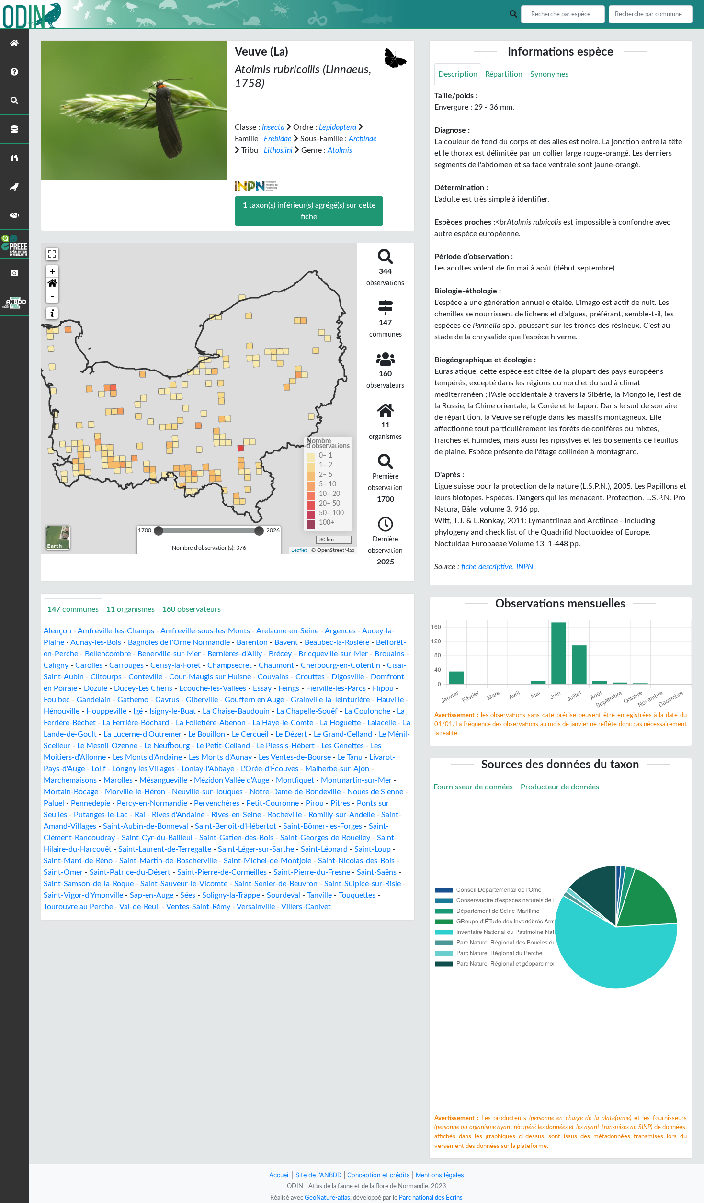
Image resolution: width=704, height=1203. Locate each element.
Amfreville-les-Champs (116, 631)
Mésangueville (163, 780)
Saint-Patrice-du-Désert (130, 872)
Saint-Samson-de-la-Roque (89, 884)
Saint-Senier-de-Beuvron (276, 884)
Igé (138, 711)
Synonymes (549, 74)
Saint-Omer (63, 872)
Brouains (389, 654)
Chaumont (276, 665)
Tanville (319, 895)
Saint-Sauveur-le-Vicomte (183, 884)
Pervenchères (216, 803)
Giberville (202, 700)
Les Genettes (342, 746)
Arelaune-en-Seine (287, 631)
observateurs (191, 609)
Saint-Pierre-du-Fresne (311, 872)
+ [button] (52, 271)
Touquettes (357, 895)
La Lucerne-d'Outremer (142, 734)
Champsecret (229, 665)
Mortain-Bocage (71, 792)
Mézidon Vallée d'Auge (231, 780)
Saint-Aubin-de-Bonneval (145, 826)
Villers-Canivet (306, 907)
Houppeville (106, 711)
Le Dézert (291, 734)
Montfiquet (295, 780)
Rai (140, 815)
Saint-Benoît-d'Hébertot (235, 826)
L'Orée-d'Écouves (269, 769)
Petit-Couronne (272, 803)
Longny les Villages (144, 769)
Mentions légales (440, 1175)
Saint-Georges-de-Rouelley (325, 838)
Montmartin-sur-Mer (356, 780)
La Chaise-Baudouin (236, 711)
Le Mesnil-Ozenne (107, 746)
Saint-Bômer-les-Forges (322, 826)
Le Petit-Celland (223, 746)
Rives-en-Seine (236, 815)
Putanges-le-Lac (101, 815)
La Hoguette (340, 723)
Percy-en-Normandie (152, 803)
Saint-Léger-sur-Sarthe (256, 849)
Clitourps (106, 677)
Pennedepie (90, 803)
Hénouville (61, 711)
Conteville (145, 677)
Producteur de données (560, 787)
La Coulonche (367, 711)
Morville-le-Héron (135, 792)
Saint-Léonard (324, 849)
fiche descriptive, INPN (497, 567)
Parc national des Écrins (431, 1198)
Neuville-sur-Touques (207, 792)
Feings (288, 688)
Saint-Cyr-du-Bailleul (157, 838)
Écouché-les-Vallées (212, 688)
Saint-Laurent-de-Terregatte (164, 849)
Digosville (347, 677)
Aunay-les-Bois (95, 642)
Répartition (503, 74)
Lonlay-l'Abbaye (208, 769)
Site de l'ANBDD (318, 1175)
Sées (187, 895)
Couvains (273, 677)
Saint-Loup (372, 849)
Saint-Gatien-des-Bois (236, 838)
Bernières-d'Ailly (234, 654)
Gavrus (167, 700)
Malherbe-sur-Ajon (337, 769)
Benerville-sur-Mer (169, 654)
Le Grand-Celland (343, 734)
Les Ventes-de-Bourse (295, 757)
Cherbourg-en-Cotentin (340, 665)
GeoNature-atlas (327, 1198)
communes (73, 609)
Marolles (118, 780)
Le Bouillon (206, 734)
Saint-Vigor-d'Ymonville (83, 895)
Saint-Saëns (377, 872)
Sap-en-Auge (151, 895)
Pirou (315, 803)
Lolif (98, 769)
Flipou (383, 688)
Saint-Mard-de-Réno (78, 861)
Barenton (252, 642)
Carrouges (126, 665)
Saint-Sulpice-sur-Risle (362, 884)
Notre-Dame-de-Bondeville (295, 792)
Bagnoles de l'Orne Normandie (179, 642)
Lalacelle (381, 723)
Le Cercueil (250, 734)
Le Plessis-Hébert (286, 746)
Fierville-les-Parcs (336, 688)
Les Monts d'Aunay (220, 757)
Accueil (279, 1175)
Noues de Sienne (375, 792)
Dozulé (95, 688)
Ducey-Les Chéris (143, 688)
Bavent (286, 642)
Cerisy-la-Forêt (175, 665)
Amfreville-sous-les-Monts (205, 631)
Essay (262, 688)
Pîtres (340, 803)
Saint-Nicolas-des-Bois (356, 861)
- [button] (52, 296)
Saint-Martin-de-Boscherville (168, 861)
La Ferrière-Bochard (135, 723)
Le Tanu (350, 757)
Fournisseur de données (473, 787)
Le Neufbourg (167, 746)
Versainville (256, 907)
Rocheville (285, 815)
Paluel (54, 803)
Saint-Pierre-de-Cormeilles (222, 872)
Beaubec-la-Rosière (337, 642)
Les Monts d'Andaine (147, 757)
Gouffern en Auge (254, 700)
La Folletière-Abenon (211, 723)
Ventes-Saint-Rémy (198, 907)
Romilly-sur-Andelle (341, 815)
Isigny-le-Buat (172, 711)
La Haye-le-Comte (282, 723)
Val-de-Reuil (139, 907)
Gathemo (132, 700)
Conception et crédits (378, 1175)
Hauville (390, 700)
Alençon (57, 631)
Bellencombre (108, 654)
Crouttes (310, 677)
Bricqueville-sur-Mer (333, 654)
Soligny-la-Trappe (231, 895)
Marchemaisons (70, 780)
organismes (130, 609)
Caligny (56, 665)
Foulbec (57, 700)
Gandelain (94, 700)
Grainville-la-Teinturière (330, 700)
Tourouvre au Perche (78, 907)
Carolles (88, 665)
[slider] (158, 531)
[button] (52, 284)
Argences (340, 631)
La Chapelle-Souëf (307, 711)
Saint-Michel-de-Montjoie (267, 861)
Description (457, 74)
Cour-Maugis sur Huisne (210, 677)
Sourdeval (283, 895)
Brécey (280, 654)
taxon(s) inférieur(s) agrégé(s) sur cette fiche (309, 211)
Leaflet (299, 550)
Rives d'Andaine (178, 815)
